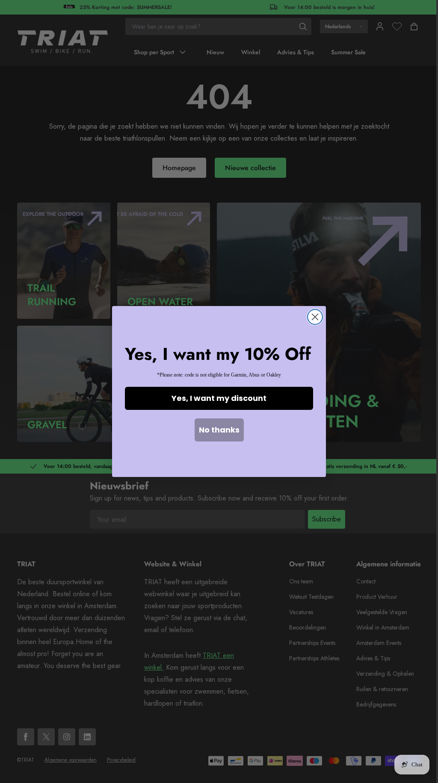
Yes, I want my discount (219, 398)
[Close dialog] (315, 316)
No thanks (219, 429)
